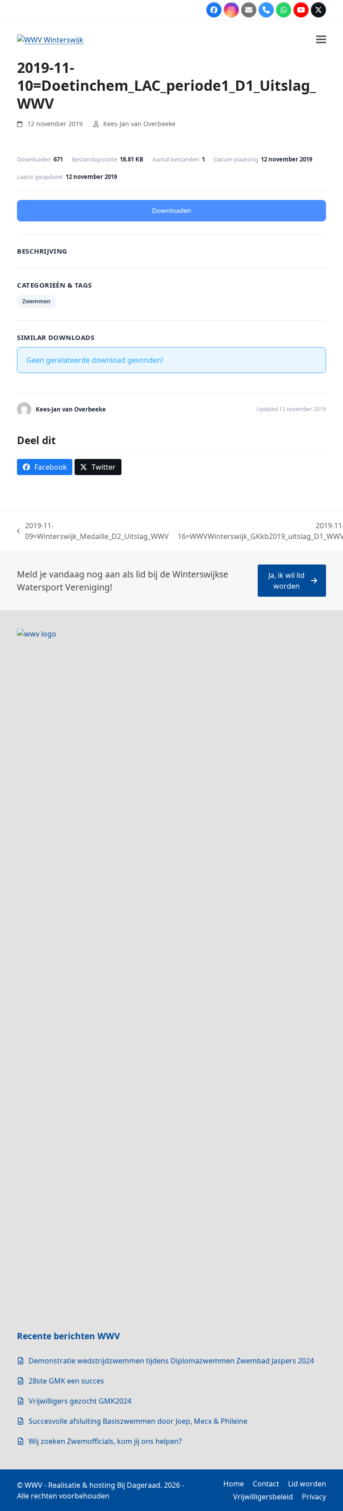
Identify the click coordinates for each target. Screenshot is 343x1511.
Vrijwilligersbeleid (263, 1497)
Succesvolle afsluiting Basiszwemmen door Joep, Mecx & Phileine (138, 1421)
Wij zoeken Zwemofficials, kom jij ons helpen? (105, 1441)
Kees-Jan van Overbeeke (139, 123)
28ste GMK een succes (66, 1381)
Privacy (314, 1497)
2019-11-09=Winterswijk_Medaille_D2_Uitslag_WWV (93, 531)
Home (233, 1484)
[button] (321, 39)
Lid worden (307, 1484)
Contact (266, 1484)
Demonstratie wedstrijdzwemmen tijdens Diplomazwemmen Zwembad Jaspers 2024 (171, 1361)
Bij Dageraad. (139, 1485)
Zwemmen (36, 301)
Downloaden (171, 210)
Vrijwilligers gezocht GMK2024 (80, 1401)
